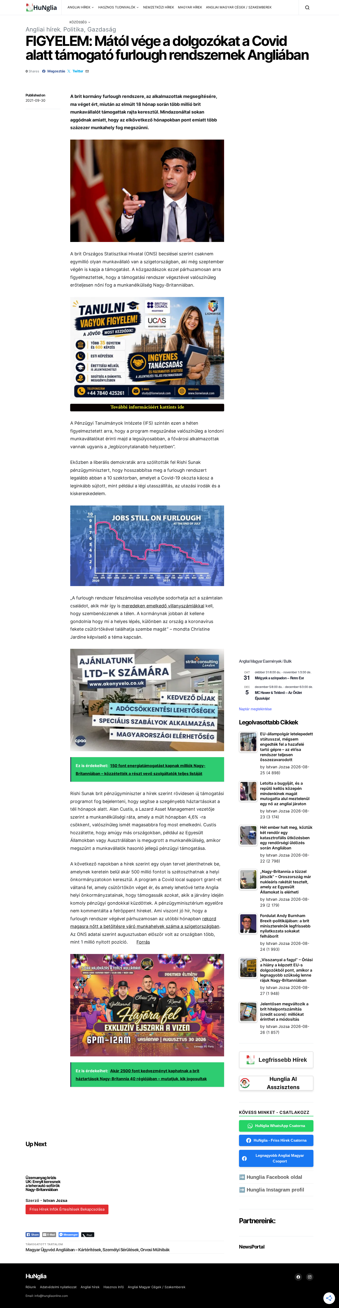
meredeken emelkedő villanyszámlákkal (163, 605)
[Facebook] (298, 1277)
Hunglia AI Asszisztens (283, 1083)
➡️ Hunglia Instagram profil (271, 1189)
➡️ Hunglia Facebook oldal (270, 1177)
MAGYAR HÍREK (190, 7)
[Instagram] (309, 1277)
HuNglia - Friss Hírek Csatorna (280, 1140)
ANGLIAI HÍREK (79, 7)
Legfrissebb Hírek (283, 1060)
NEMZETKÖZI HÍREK (158, 7)
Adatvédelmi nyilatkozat (58, 1287)
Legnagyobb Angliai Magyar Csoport (280, 1158)
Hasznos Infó (113, 1287)
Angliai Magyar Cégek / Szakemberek (156, 1287)
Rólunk (31, 1287)
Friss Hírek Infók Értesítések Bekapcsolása (67, 1209)
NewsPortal (251, 1247)
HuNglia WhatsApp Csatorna (280, 1126)
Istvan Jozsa (55, 1200)
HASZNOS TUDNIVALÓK (116, 7)
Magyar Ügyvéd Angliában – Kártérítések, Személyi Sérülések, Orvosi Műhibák (98, 1249)
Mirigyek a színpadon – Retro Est (279, 677)
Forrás (143, 942)
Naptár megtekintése (255, 708)
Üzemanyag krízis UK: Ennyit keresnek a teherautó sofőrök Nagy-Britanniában (43, 1183)
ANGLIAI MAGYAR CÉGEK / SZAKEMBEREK (238, 7)
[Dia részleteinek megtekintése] (147, 348)
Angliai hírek (43, 29)
